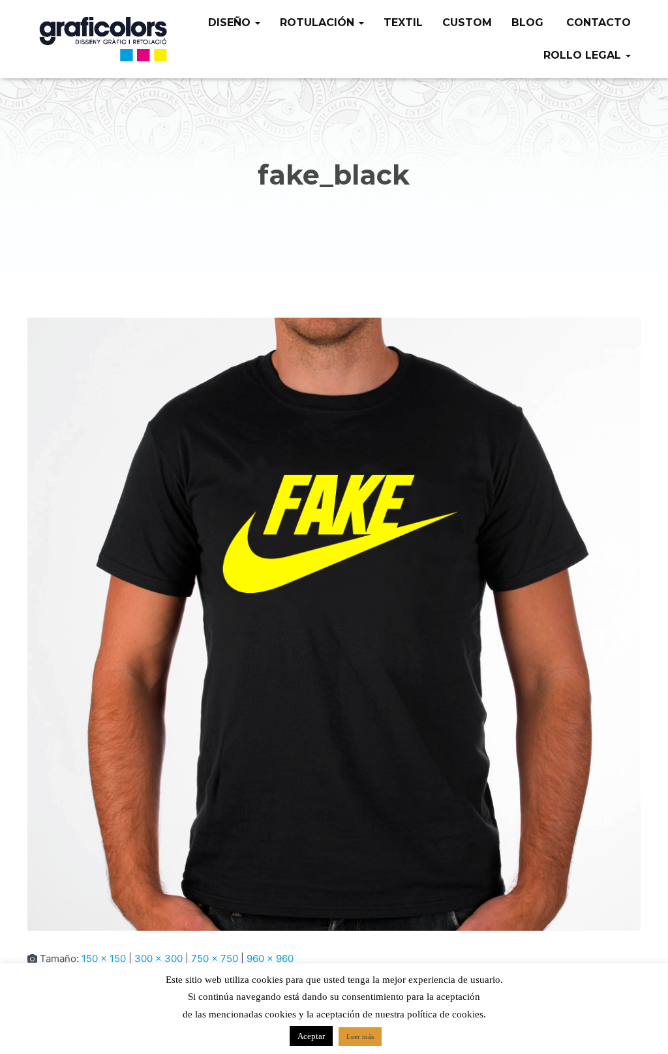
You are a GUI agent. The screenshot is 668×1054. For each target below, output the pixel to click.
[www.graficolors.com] (104, 39)
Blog (527, 22)
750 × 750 (214, 958)
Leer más (360, 1036)
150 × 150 (104, 958)
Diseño (231, 22)
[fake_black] (334, 623)
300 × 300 (158, 958)
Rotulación (318, 22)
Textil (403, 22)
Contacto (597, 22)
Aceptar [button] (311, 1036)
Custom (467, 22)
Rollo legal (583, 55)
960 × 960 (270, 958)
